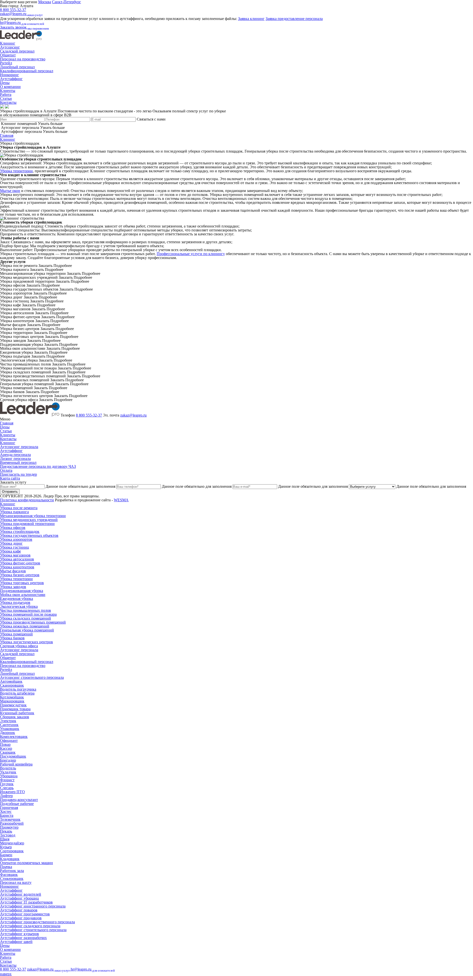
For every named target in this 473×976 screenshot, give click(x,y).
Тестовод (7, 835)
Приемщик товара (15, 709)
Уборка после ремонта (18, 508)
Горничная (9, 807)
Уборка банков (12, 638)
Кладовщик (9, 859)
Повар (5, 744)
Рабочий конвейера (16, 764)
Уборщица (8, 776)
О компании (10, 87)
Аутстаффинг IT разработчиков (26, 902)
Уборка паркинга (14, 512)
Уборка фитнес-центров (20, 563)
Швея (4, 839)
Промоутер (9, 827)
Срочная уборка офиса (19, 646)
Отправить (10, 491)
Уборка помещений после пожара (28, 614)
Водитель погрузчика (18, 689)
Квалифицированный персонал (26, 71)
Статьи (6, 98)
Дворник (7, 733)
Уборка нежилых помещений (24, 626)
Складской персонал (17, 51)
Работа (5, 94)
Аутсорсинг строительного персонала (32, 677)
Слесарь (7, 788)
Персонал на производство (22, 59)
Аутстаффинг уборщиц (19, 898)
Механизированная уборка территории (33, 516)
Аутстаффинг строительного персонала (33, 930)
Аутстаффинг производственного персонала (37, 922)
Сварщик (8, 752)
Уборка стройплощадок (19, 531)
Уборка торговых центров (22, 583)
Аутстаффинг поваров (18, 910)
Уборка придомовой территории (27, 524)
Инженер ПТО (12, 792)
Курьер (6, 847)
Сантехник (9, 725)
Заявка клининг (251, 19)
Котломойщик (12, 697)
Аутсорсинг (10, 47)
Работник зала (12, 871)
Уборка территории (16, 171)
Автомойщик (11, 681)
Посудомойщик (13, 756)
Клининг (7, 43)
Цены (5, 83)
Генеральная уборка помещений (27, 630)
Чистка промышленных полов (25, 610)
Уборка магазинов (15, 555)
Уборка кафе (10, 551)
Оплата (6, 470)
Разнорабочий (12, 823)
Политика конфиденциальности (27, 500)
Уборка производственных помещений (33, 622)
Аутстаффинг (11, 79)
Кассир (6, 748)
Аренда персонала (15, 455)
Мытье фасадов (13, 571)
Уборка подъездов (15, 602)
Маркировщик (12, 701)
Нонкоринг (9, 75)
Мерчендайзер (12, 843)
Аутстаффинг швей (16, 942)
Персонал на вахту (16, 882)
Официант (9, 740)
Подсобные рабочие (17, 804)
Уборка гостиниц (14, 547)
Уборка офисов (12, 527)
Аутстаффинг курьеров (19, 934)
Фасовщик (9, 874)
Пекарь (6, 831)
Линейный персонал (17, 67)
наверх (6, 974)
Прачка (6, 867)
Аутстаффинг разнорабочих (23, 938)
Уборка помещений (16, 634)
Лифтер (6, 796)
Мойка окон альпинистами (22, 595)
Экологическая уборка (19, 606)
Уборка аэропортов (16, 539)
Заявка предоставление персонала (294, 19)
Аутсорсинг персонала (19, 447)
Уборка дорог (11, 543)
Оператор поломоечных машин (26, 863)
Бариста (6, 815)
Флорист (7, 780)
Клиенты (7, 90)
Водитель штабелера (17, 693)
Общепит (8, 55)
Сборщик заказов (14, 717)
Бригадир (8, 760)
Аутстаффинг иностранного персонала (33, 906)
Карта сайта (10, 478)
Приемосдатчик (13, 705)
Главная (6, 135)
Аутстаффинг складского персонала (30, 926)
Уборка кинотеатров (17, 567)
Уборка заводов (13, 587)
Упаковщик (9, 729)
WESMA (121, 500)
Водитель (8, 768)
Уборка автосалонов (17, 559)
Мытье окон (10, 191)
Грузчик (7, 784)
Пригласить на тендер (18, 474)
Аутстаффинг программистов (25, 914)
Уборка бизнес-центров (19, 575)
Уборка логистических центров (26, 642)
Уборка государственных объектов (29, 535)
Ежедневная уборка (16, 598)
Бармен (6, 855)
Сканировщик (12, 685)
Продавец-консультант (19, 800)
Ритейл (6, 63)
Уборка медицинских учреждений (29, 520)
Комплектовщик (14, 736)
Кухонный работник (17, 713)
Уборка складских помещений (25, 618)
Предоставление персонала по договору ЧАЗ (38, 466)
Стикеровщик (11, 878)
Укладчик (8, 772)
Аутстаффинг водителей (20, 894)
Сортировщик (12, 851)
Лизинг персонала (15, 458)
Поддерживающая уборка (21, 591)
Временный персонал (18, 462)
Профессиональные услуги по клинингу (191, 254)
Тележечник (10, 819)
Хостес (6, 811)
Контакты (8, 102)
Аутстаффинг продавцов (21, 918)
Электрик (8, 721)
